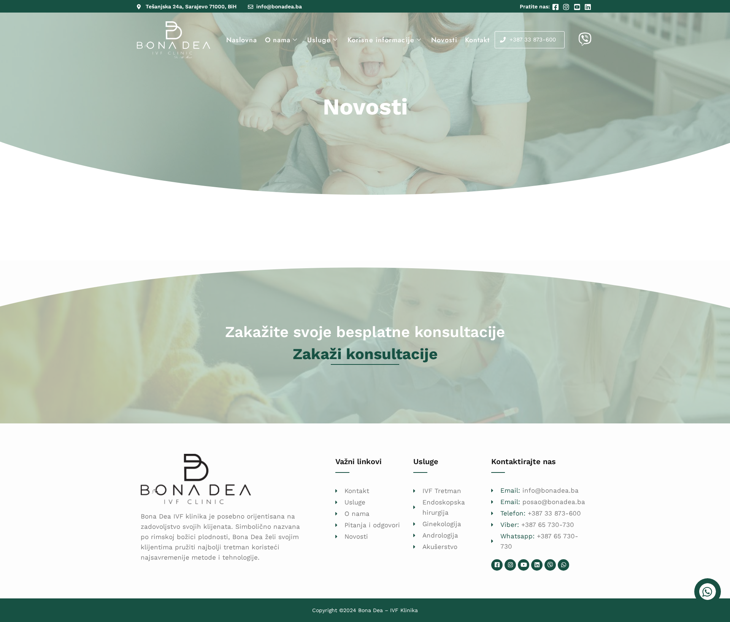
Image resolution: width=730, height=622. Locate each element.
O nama (278, 40)
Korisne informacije (381, 40)
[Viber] (550, 565)
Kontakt (477, 40)
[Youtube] (523, 565)
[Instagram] (510, 565)
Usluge (319, 40)
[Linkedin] (537, 565)
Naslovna (241, 40)
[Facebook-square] (497, 565)
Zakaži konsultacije (365, 354)
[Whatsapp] (563, 565)
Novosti (444, 40)
